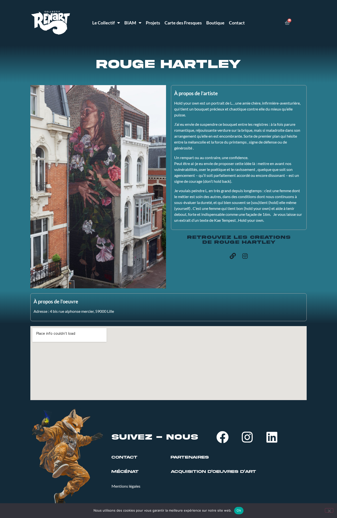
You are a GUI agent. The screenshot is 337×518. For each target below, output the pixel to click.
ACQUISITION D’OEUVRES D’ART (213, 472)
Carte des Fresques (183, 22)
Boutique (215, 22)
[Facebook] (222, 437)
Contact (237, 22)
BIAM (130, 22)
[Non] (329, 510)
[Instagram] (245, 256)
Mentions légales (126, 486)
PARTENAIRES (190, 457)
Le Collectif (103, 22)
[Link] (232, 256)
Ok (239, 510)
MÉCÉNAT (125, 472)
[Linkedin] (272, 437)
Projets (153, 22)
